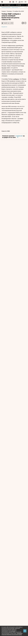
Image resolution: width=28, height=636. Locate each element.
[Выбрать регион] (16, 2)
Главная (4, 11)
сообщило (16, 79)
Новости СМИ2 (6, 131)
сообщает (4, 38)
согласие (13, 630)
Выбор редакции (6, 7)
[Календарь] (10, 2)
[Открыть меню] (25, 2)
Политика (9, 11)
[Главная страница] (2, 2)
